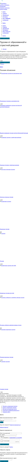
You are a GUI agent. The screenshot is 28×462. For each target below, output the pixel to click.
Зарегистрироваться (15, 425)
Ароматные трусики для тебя (7, 293)
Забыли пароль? (4, 427)
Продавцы (5, 17)
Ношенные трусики (4, 229)
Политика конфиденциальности (11, 410)
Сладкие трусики (4, 389)
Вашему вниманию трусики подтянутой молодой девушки (14, 133)
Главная (5, 13)
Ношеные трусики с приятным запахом (9, 165)
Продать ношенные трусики (10, 406)
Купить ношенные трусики (9, 407)
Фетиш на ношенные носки (10, 409)
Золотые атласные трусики (6, 197)
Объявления (6, 15)
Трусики (2, 261)
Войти (11, 447)
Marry (1, 67)
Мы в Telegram (6, 18)
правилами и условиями (15, 437)
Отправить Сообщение (5, 62)
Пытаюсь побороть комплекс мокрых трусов (10, 325)
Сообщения (5, 20)
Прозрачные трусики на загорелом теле (9, 101)
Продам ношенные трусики (6, 357)
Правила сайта (6, 412)
